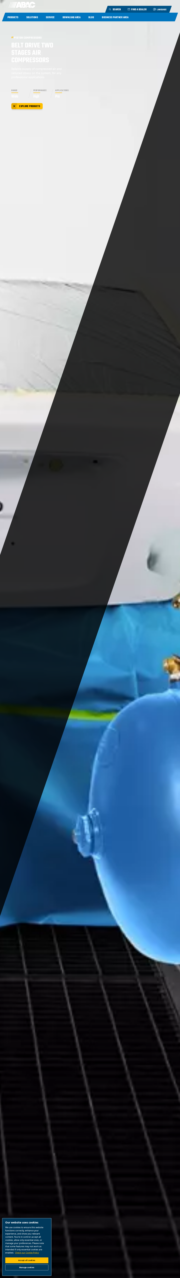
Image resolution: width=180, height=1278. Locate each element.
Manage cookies (26, 1267)
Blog (91, 17)
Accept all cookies (26, 1260)
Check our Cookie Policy (27, 1252)
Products (13, 17)
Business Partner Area (115, 17)
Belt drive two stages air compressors (32, 53)
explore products (29, 106)
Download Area (72, 17)
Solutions (32, 17)
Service (50, 17)
